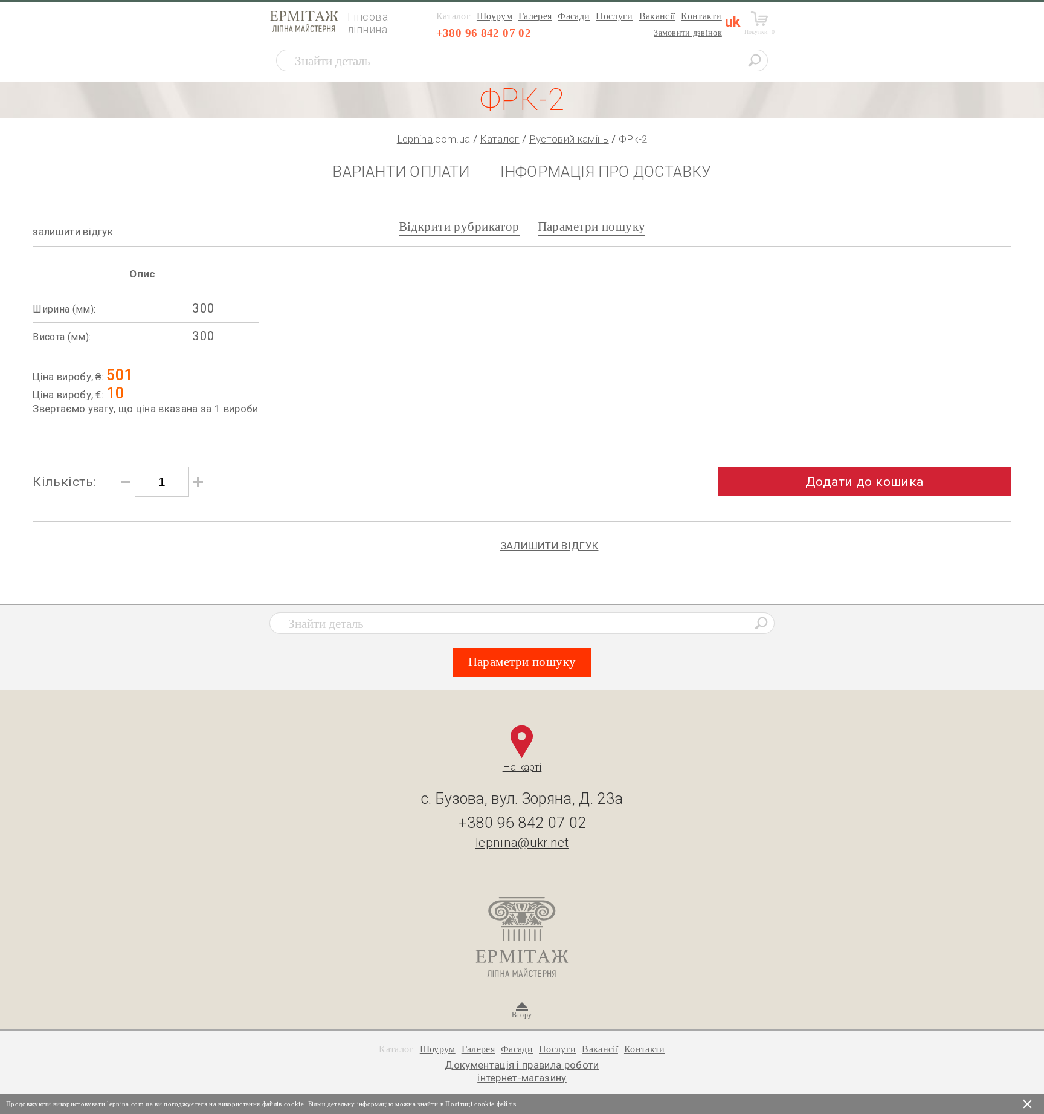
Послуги (614, 16)
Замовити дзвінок (687, 32)
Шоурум (494, 16)
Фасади (574, 16)
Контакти (701, 16)
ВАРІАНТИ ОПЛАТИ (400, 172)
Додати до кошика (864, 481)
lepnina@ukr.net (522, 842)
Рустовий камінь (569, 139)
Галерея (535, 16)
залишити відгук (73, 231)
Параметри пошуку (592, 226)
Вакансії (657, 16)
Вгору (522, 1015)
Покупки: (759, 31)
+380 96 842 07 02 (483, 33)
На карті (522, 767)
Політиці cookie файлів (480, 1103)
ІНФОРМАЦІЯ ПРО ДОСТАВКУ (606, 172)
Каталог (499, 139)
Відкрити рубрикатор (459, 226)
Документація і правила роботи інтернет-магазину (522, 1071)
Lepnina (415, 139)
